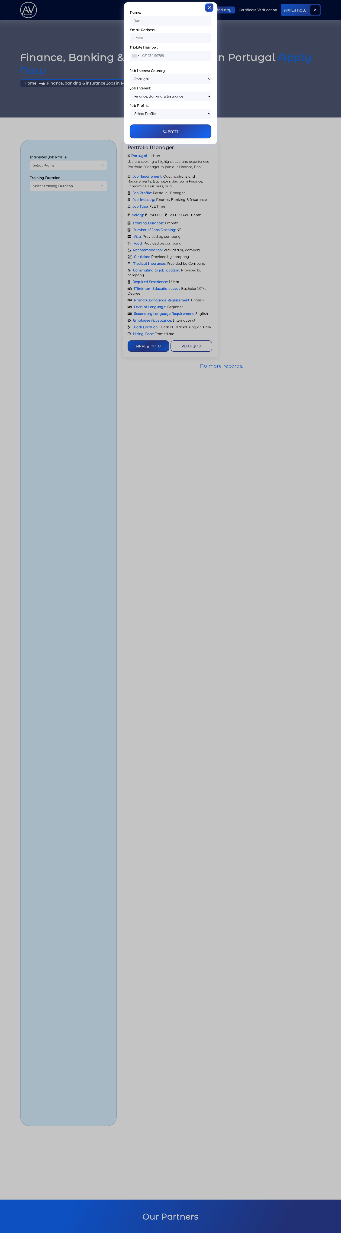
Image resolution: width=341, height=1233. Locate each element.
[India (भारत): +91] (135, 55)
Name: (135, 12)
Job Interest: (140, 88)
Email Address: (142, 30)
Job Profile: (139, 106)
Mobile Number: (144, 47)
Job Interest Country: (148, 71)
